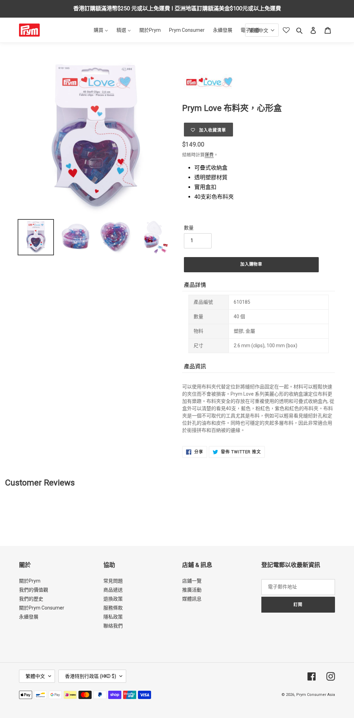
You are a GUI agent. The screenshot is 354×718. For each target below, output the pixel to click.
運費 (209, 154)
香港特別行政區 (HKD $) (90, 676)
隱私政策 (113, 617)
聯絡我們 (113, 626)
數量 (189, 227)
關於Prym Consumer (41, 608)
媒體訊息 (192, 599)
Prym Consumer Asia (315, 694)
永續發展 (28, 617)
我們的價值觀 (33, 590)
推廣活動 (192, 590)
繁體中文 (35, 676)
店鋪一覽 (192, 581)
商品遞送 (113, 590)
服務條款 (113, 608)
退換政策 (113, 599)
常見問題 (113, 581)
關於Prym (29, 581)
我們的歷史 (31, 599)
